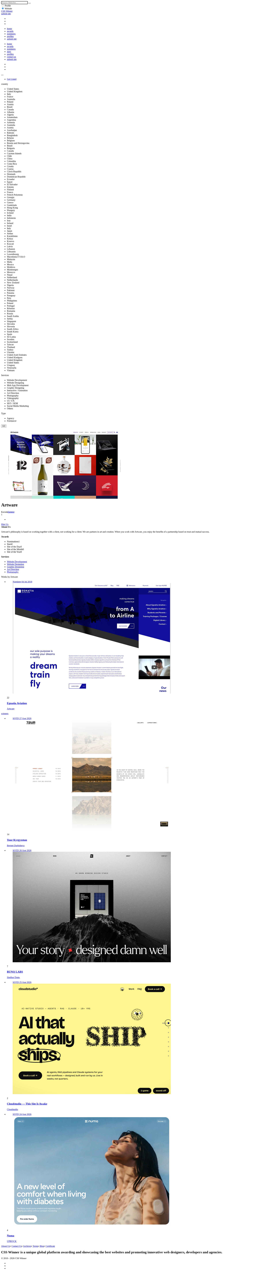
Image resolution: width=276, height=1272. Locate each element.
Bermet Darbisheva (15, 845)
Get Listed (11, 79)
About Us (5, 1246)
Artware (10, 708)
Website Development (17, 561)
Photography (13, 572)
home (9, 28)
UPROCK (12, 1241)
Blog (42, 1246)
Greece (11, 512)
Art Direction (13, 569)
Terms (35, 1246)
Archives (27, 1246)
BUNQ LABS (15, 971)
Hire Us (4, 524)
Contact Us (17, 1246)
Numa (10, 1235)
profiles (10, 36)
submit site (6, 13)
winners (4, 713)
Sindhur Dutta (13, 977)
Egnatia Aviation (17, 703)
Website (8, 8)
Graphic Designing (15, 567)
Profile (8, 5)
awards (10, 31)
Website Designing (15, 564)
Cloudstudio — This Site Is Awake (27, 1103)
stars (9, 51)
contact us (11, 57)
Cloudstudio (12, 1109)
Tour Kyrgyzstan (17, 839)
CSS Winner (7, 11)
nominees (11, 34)
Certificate (50, 1246)
